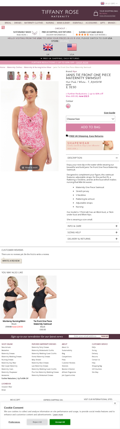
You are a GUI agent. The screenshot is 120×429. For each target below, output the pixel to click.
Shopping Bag (97, 366)
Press (63, 360)
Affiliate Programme (69, 372)
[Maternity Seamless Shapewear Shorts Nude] (90, 151)
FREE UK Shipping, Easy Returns (86, 136)
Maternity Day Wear (9, 363)
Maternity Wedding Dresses (11, 356)
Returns (95, 356)
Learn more (58, 414)
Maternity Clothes (33, 23)
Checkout (60, 28)
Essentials (78, 23)
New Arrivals (6, 347)
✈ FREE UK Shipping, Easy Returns (60, 58)
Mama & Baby (63, 23)
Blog (63, 353)
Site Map (95, 372)
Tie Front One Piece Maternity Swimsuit (43, 322)
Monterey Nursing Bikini (14, 321)
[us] (72, 51)
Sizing (94, 350)
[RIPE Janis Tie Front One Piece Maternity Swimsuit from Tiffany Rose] (11, 76)
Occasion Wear (7, 387)
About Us (65, 347)
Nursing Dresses (7, 360)
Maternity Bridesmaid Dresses (42, 375)
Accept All (60, 422)
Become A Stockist (68, 369)
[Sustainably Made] (34, 33)
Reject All (37, 422)
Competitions (67, 356)
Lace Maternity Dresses (40, 366)
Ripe (75, 71)
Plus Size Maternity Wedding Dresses (45, 372)
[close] (115, 403)
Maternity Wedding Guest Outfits (44, 353)
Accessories (91, 23)
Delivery (95, 353)
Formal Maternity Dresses (41, 356)
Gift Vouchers (97, 369)
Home (2, 67)
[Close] (64, 41)
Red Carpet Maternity (9, 366)
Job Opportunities (68, 375)
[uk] (48, 51)
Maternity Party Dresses (40, 347)
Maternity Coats (7, 369)
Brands (111, 23)
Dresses (17, 23)
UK (48, 54)
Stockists (65, 366)
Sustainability (67, 350)
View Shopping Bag (107, 15)
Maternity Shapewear (9, 372)
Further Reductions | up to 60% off (85, 93)
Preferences (14, 422)
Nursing (50, 23)
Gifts (102, 23)
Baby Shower (36, 360)
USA (72, 54)
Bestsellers (5, 350)
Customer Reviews (68, 363)
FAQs (94, 347)
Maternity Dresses (8, 353)
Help (93, 363)
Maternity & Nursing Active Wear (37, 67)
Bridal (8, 23)
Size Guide (109, 112)
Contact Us (96, 360)
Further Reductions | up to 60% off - (60, 62)
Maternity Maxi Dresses (40, 363)
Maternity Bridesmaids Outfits (43, 350)
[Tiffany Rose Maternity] (46, 19)
